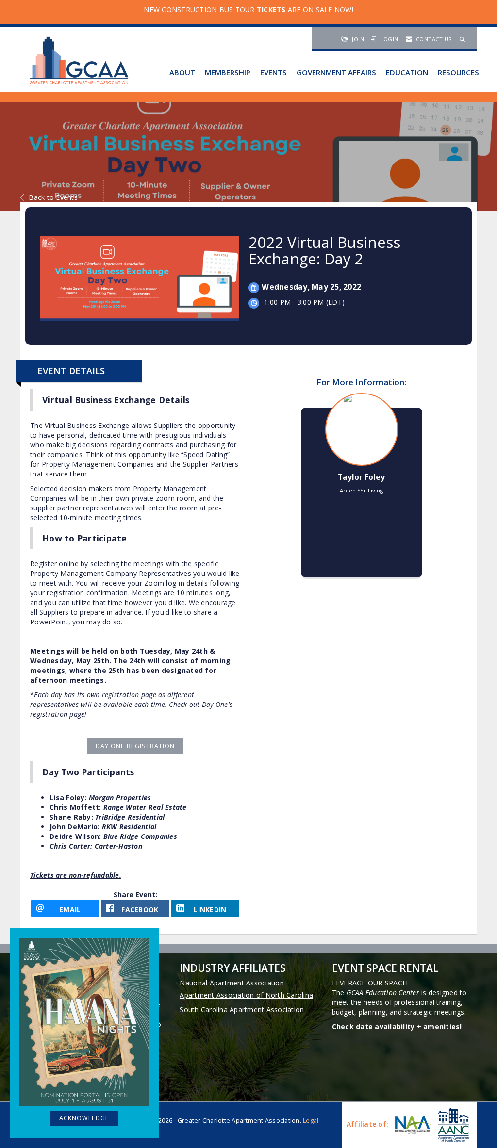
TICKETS (271, 9)
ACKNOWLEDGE (84, 1118)
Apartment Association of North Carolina (246, 995)
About (182, 72)
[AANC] (452, 1125)
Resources (458, 72)
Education (407, 72)
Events (273, 72)
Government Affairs (336, 72)
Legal (310, 1120)
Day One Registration (135, 746)
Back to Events (53, 197)
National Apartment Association (232, 982)
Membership (227, 72)
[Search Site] (463, 39)
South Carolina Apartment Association (242, 1009)
